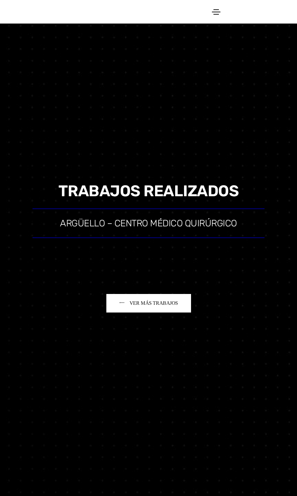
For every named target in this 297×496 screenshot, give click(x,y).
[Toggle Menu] (216, 11)
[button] (148, 303)
